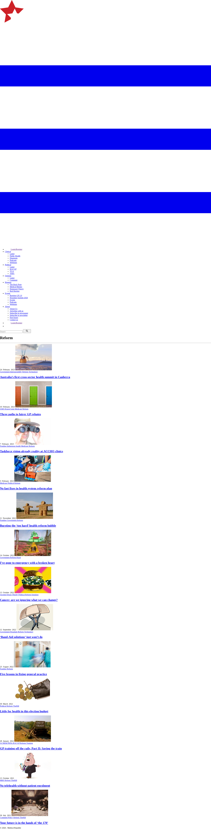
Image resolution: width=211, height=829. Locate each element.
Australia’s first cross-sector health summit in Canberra (35, 377)
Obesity (15, 595)
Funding (3, 446)
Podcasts (13, 260)
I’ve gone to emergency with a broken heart (27, 562)
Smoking (35, 595)
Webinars (13, 262)
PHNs (10, 743)
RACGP (13, 269)
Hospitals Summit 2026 (19, 298)
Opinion (8, 276)
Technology (33, 372)
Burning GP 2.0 (16, 296)
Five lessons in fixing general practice (23, 674)
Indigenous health (14, 446)
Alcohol (3, 595)
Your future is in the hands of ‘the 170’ (24, 822)
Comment (13, 280)
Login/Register (16, 249)
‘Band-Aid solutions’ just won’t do (21, 637)
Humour (8, 282)
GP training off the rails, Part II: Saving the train (31, 748)
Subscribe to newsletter (19, 315)
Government (5, 372)
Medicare (18, 409)
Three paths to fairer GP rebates (20, 414)
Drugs (9, 595)
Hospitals (14, 632)
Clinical (8, 251)
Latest (12, 254)
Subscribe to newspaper (19, 313)
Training (29, 743)
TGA (12, 271)
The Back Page (16, 285)
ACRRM (4, 743)
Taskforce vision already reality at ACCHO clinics (31, 451)
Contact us (14, 320)
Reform (25, 372)
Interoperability (16, 372)
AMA (12, 274)
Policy (10, 818)
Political (8, 265)
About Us (13, 309)
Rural (18, 557)
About (7, 307)
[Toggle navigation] (3, 32)
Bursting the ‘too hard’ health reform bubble (28, 525)
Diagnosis (13, 258)
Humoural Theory (17, 289)
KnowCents (10, 409)
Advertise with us (16, 311)
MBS (2, 780)
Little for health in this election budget (24, 711)
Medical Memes (16, 287)
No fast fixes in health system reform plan (26, 488)
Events (7, 293)
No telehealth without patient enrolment (25, 785)
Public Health (15, 256)
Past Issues (14, 318)
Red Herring (14, 291)
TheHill (16, 706)
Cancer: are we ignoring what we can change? (29, 599)
